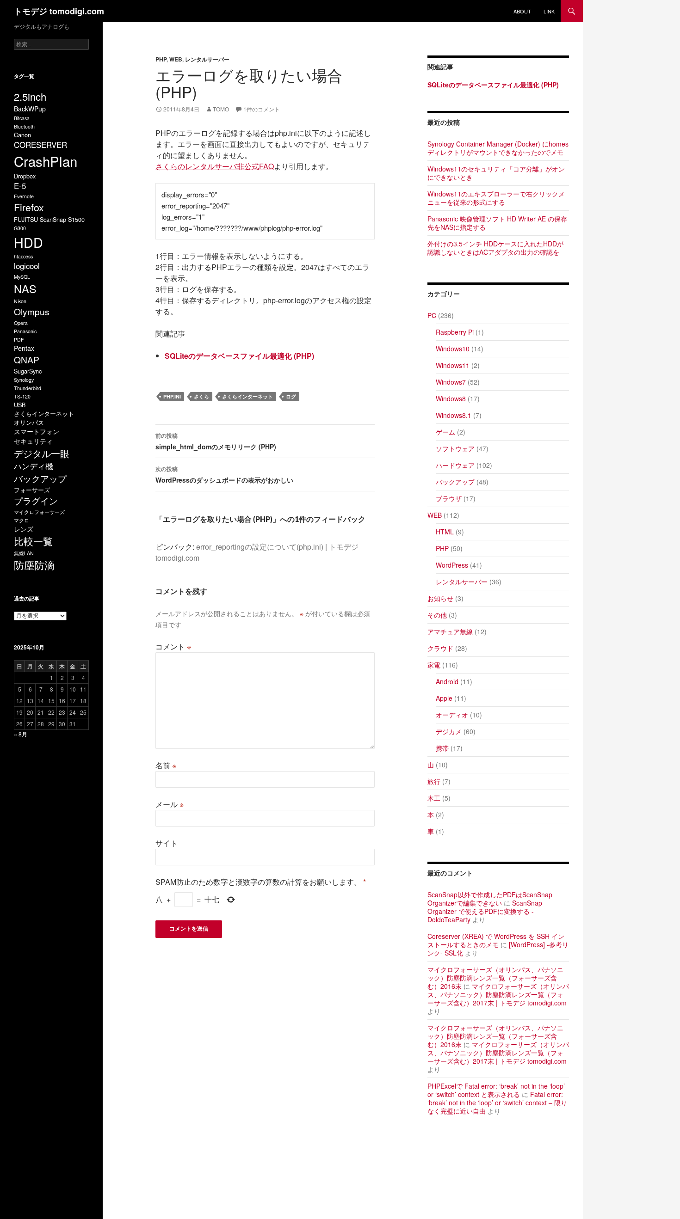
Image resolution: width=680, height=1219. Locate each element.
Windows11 (453, 365)
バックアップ (455, 481)
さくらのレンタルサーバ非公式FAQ (214, 166)
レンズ (23, 528)
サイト (166, 843)
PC (431, 315)
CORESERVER (40, 144)
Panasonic (25, 331)
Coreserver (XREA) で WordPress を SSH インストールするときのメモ (495, 940)
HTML (445, 531)
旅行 (433, 781)
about (522, 11)
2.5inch (30, 96)
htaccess (23, 256)
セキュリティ (33, 441)
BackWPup (30, 108)
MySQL (22, 276)
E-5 (20, 185)
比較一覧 (33, 541)
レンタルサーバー (207, 59)
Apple (444, 698)
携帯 (442, 748)
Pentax (24, 348)
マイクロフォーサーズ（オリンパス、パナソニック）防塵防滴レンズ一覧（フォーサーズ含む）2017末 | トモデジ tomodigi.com (498, 994)
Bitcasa (22, 118)
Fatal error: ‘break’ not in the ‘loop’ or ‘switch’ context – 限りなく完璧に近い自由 (497, 1102)
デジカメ (449, 731)
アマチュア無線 (450, 631)
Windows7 (451, 381)
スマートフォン (36, 431)
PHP (161, 59)
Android (447, 681)
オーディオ (452, 714)
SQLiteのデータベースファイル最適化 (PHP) (239, 355)
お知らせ (440, 598)
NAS (25, 288)
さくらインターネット (247, 396)
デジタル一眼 (41, 453)
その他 (437, 614)
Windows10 (453, 348)
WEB (175, 59)
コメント (173, 646)
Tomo (221, 109)
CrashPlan (45, 161)
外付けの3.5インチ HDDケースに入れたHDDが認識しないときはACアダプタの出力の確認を (495, 248)
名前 (165, 765)
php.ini (172, 396)
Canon (22, 134)
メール (169, 804)
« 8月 (20, 734)
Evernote (24, 196)
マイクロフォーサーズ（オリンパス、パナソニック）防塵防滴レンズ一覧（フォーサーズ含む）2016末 (495, 978)
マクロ (21, 520)
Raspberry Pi (455, 332)
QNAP (26, 359)
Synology (24, 379)
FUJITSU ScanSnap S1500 (49, 219)
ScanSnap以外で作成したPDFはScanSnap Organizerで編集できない (489, 898)
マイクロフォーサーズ (39, 511)
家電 (433, 664)
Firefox (29, 207)
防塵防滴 (34, 564)
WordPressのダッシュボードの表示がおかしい (224, 474)
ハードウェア (455, 465)
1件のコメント (261, 109)
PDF (19, 339)
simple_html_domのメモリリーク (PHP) (215, 441)
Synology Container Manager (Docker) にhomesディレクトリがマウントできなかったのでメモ (498, 148)
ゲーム (445, 431)
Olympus (31, 311)
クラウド (440, 648)
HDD (28, 242)
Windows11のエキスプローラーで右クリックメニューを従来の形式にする (496, 198)
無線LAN (24, 553)
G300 (20, 228)
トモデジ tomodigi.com (59, 11)
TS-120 (22, 396)
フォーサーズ (32, 489)
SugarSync (28, 371)
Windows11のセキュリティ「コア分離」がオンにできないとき (496, 173)
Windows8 (451, 398)
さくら (201, 396)
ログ (291, 396)
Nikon (20, 301)
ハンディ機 (33, 466)
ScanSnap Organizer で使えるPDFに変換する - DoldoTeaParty (484, 911)
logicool (27, 265)
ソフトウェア (455, 448)
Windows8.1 (453, 415)
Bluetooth (24, 126)
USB (19, 404)
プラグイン (36, 500)
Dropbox (25, 176)
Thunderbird (27, 388)
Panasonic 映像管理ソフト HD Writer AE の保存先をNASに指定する (497, 223)
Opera (21, 322)
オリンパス (29, 422)
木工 (433, 797)
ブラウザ (449, 498)
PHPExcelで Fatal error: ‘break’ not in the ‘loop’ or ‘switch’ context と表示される (496, 1090)
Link (549, 11)
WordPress (452, 565)
